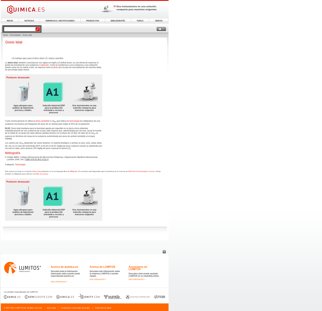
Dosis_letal (36, 171)
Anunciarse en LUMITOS (138, 268)
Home (5, 35)
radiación (44, 65)
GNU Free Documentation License (141, 171)
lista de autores (42, 174)
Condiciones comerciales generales (75, 308)
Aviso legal (51, 308)
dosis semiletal (42, 121)
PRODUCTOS (92, 21)
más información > (59, 282)
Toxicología (20, 164)
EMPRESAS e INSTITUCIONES (60, 21)
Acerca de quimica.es (64, 266)
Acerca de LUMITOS (102, 266)
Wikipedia (73, 171)
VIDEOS (159, 21)
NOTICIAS (29, 21)
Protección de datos (103, 308)
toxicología (74, 121)
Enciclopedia (15, 35)
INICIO (10, 21)
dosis (55, 67)
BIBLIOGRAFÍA (118, 21)
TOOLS (140, 21)
